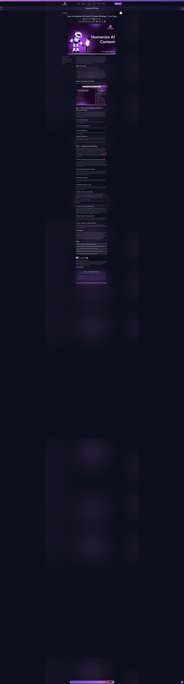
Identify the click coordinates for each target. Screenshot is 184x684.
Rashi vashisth (82, 258)
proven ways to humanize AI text (88, 75)
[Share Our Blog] (121, 13)
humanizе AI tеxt (79, 234)
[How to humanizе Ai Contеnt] (91, 95)
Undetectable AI (104, 153)
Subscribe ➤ (91, 280)
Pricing (98, 3)
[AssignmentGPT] (65, 3)
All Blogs (65, 12)
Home (78, 3)
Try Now (78, 202)
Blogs (94, 3)
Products (83, 3)
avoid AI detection (103, 154)
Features (89, 3)
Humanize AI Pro (80, 154)
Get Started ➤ (118, 3)
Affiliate (103, 3)
